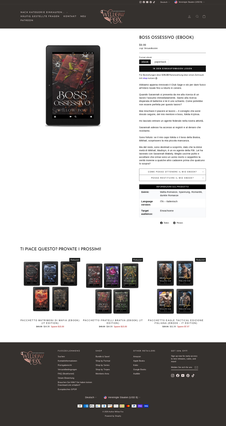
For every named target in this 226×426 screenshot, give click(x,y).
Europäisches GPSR (67, 389)
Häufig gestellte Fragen (40, 16)
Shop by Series (102, 365)
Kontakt (70, 16)
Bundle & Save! (103, 356)
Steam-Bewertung (66, 378)
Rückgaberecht (65, 365)
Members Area (102, 374)
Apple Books (139, 361)
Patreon (27, 20)
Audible (136, 374)
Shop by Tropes (103, 369)
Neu (83, 16)
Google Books (139, 369)
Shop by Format (103, 361)
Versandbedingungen (67, 369)
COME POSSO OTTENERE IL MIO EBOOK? (172, 172)
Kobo (135, 365)
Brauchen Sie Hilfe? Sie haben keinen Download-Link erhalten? (75, 383)
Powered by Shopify (113, 416)
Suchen (61, 356)
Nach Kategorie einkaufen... (43, 12)
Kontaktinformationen (67, 361)
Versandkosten (151, 48)
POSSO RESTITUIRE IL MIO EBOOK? (172, 178)
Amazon (137, 356)
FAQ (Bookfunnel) (66, 374)
